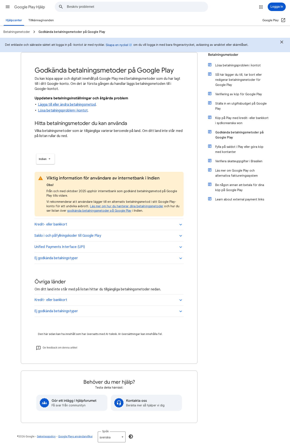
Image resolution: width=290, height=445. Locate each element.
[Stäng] (281, 43)
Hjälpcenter (14, 20)
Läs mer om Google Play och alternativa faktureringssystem (236, 173)
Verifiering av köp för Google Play (238, 94)
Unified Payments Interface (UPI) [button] (59, 247)
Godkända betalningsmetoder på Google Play (239, 134)
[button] (8, 7)
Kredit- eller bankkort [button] (50, 224)
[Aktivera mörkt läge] (131, 436)
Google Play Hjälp (29, 7)
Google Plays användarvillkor (75, 436)
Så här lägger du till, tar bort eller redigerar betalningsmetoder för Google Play (238, 80)
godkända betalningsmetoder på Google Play (99, 211)
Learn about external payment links (239, 199)
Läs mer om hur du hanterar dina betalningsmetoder (126, 206)
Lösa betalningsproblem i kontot (63, 110)
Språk (105, 431)
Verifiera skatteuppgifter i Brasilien (238, 161)
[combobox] (137, 7)
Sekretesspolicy (46, 436)
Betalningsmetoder (223, 55)
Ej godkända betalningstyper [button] (56, 258)
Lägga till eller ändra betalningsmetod (67, 104)
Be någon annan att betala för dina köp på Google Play (239, 187)
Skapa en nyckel (117, 45)
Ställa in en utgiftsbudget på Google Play (241, 106)
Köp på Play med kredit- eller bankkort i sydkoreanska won (242, 120)
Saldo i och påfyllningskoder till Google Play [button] (67, 236)
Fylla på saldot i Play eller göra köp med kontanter (239, 149)
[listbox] (45, 159)
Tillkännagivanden (41, 20)
